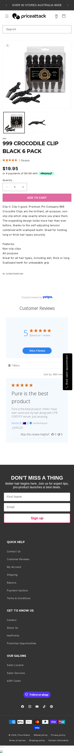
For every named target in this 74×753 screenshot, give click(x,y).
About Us (12, 627)
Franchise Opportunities (21, 643)
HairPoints (13, 635)
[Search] (67, 29)
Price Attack (24, 735)
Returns (11, 582)
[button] (7, 16)
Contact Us (13, 551)
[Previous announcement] (6, 5)
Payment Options (17, 590)
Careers (11, 619)
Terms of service (17, 740)
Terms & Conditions (18, 598)
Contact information (58, 740)
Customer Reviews (18, 559)
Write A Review (37, 350)
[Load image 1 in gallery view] (14, 122)
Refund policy (41, 735)
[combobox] (37, 29)
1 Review (24, 160)
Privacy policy (58, 735)
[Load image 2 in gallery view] (36, 122)
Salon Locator (15, 665)
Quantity (7, 180)
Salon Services (16, 672)
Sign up (37, 518)
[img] (4, 160)
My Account (14, 566)
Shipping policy (37, 740)
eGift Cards (14, 680)
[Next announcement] (67, 5)
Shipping (12, 574)
